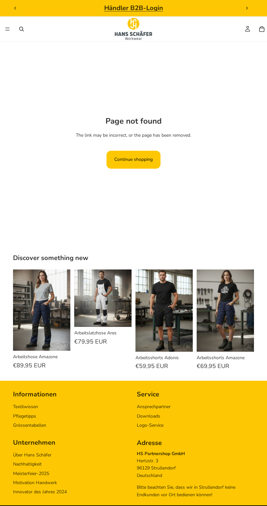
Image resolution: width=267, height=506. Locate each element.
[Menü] (7, 29)
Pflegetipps (24, 416)
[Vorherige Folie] (15, 8)
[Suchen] (21, 29)
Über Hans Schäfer (32, 455)
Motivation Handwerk (35, 483)
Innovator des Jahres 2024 (40, 492)
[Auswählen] (60, 340)
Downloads (148, 416)
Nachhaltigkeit (27, 464)
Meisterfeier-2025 (31, 473)
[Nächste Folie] (247, 8)
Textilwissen (25, 407)
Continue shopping (133, 159)
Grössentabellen (29, 425)
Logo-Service (150, 425)
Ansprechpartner (154, 407)
